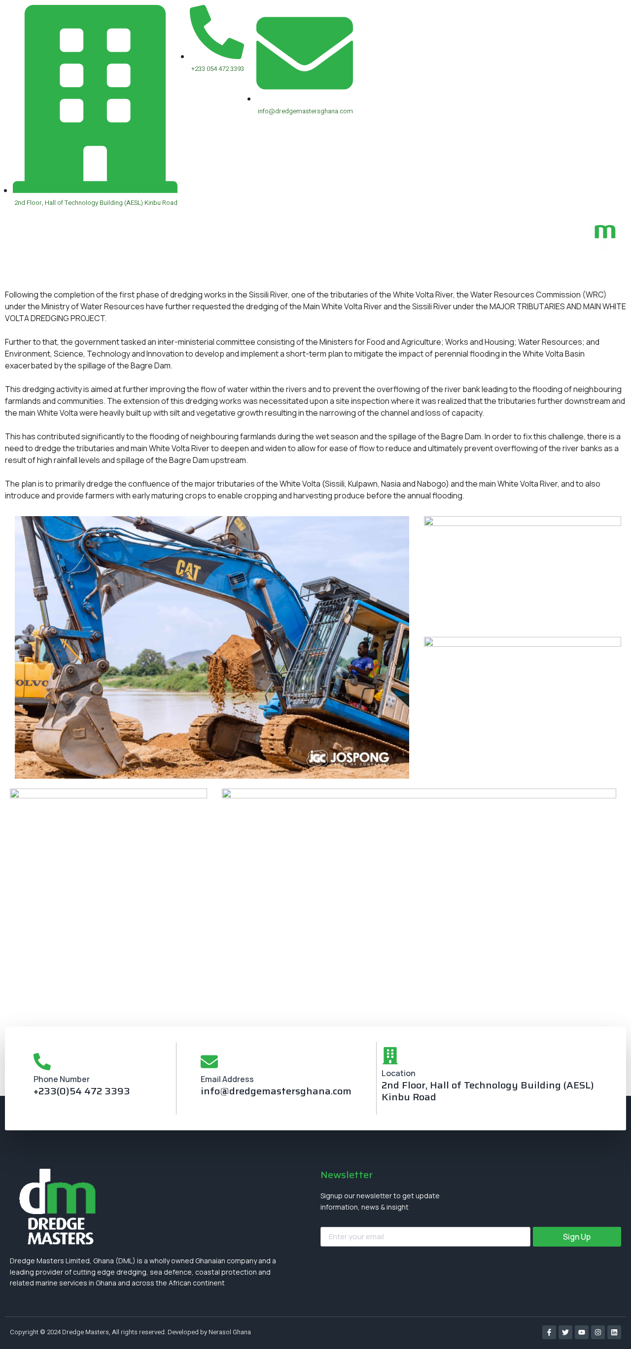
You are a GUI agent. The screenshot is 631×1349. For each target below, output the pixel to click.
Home (293, 248)
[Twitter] (565, 1332)
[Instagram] (598, 1332)
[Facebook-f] (549, 1332)
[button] (599, 271)
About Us (445, 248)
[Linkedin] (614, 1332)
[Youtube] (582, 1332)
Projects (393, 248)
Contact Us (504, 248)
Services (340, 248)
